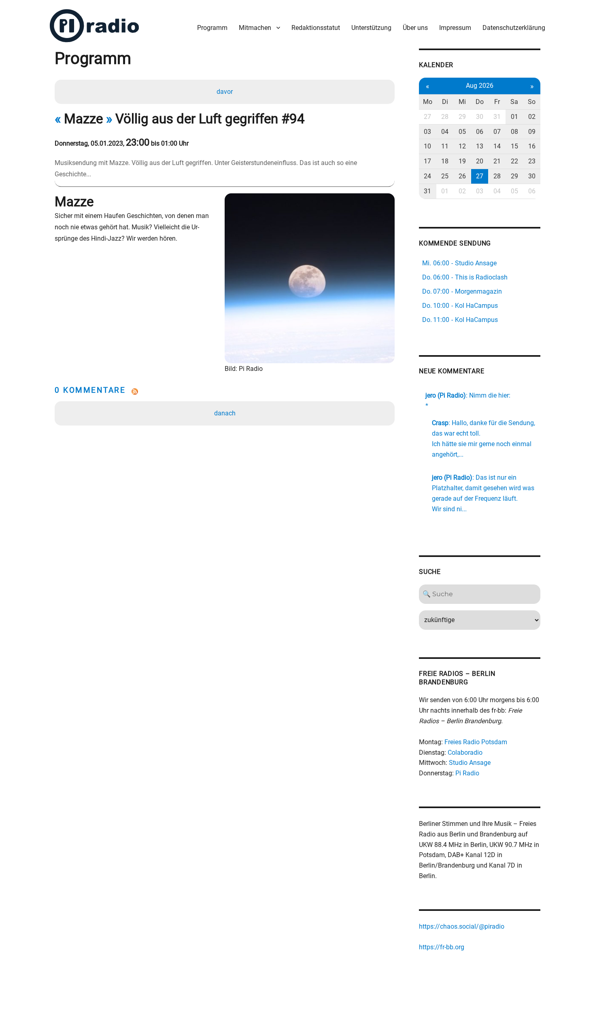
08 (514, 131)
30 (479, 117)
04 (444, 131)
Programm (212, 28)
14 (497, 146)
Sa (514, 102)
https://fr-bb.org (441, 947)
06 (479, 131)
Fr (497, 102)
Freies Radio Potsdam (475, 742)
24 (427, 176)
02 (532, 117)
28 (444, 117)
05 (462, 131)
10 (427, 146)
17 (427, 161)
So (532, 102)
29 (462, 117)
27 (427, 117)
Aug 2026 (479, 85)
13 (479, 146)
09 (532, 131)
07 (497, 131)
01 (514, 117)
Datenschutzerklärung (513, 28)
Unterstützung (371, 28)
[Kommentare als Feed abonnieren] (225, 391)
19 (462, 161)
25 (444, 176)
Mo (427, 102)
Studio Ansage (470, 762)
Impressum (455, 28)
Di (445, 102)
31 (497, 117)
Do (480, 102)
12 (462, 146)
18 (444, 161)
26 (462, 176)
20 (479, 161)
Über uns (415, 28)
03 (427, 131)
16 (532, 146)
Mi (462, 102)
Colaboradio (465, 752)
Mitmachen (255, 28)
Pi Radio (467, 773)
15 (514, 146)
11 (444, 146)
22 (514, 161)
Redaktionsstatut (315, 28)
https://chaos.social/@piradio (461, 926)
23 (532, 161)
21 (497, 161)
